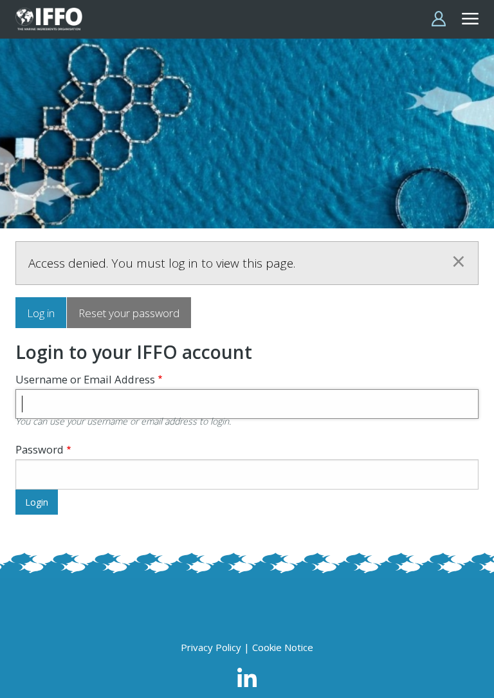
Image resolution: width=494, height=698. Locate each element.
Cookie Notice (282, 647)
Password (39, 449)
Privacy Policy (211, 647)
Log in (41, 313)
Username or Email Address (85, 379)
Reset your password (128, 313)
